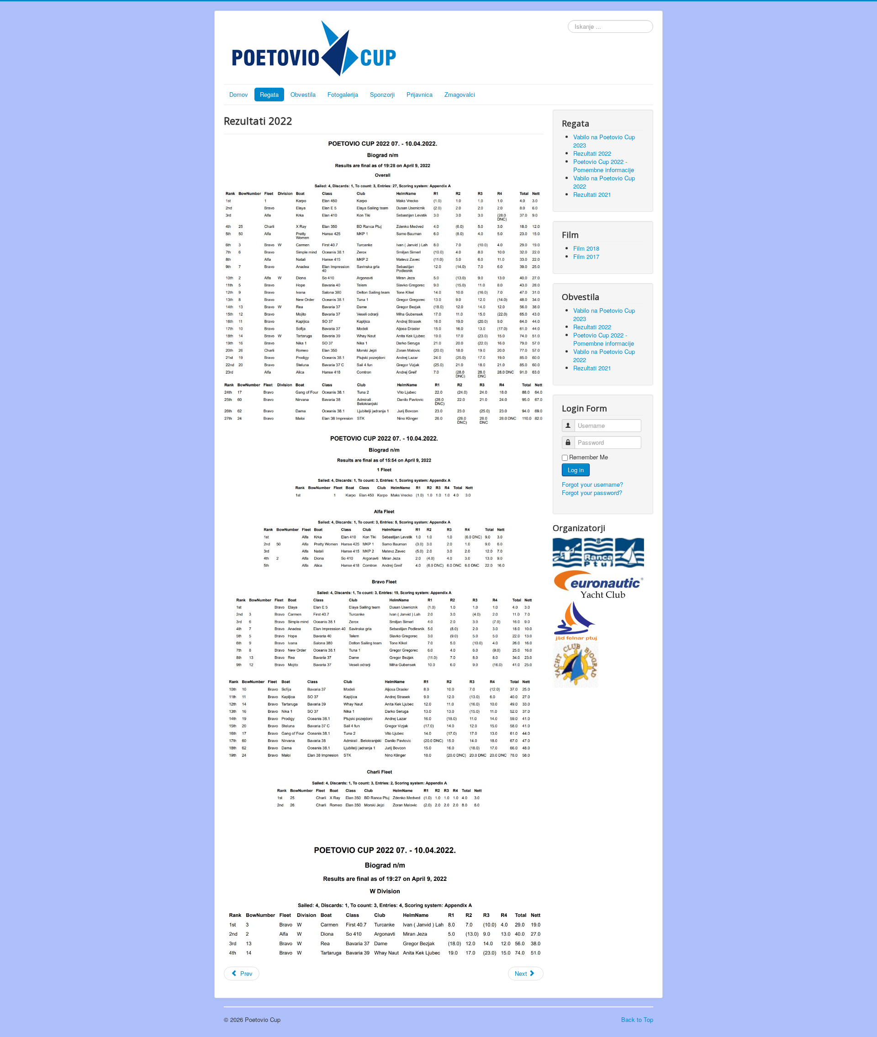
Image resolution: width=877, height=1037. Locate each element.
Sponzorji (382, 94)
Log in (576, 469)
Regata (269, 94)
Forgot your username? (592, 484)
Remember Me (588, 457)
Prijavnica (420, 94)
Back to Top (637, 1019)
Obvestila (303, 94)
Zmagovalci (459, 94)
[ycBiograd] (575, 663)
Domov (238, 94)
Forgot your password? (592, 492)
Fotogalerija (343, 94)
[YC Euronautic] (598, 582)
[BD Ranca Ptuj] (598, 551)
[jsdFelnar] (575, 620)
